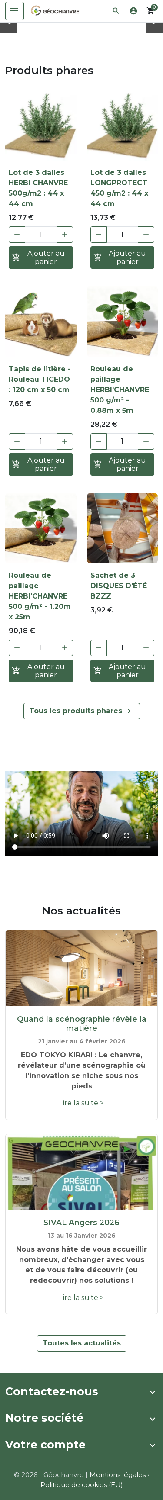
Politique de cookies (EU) (81, 1485)
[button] (116, 11)
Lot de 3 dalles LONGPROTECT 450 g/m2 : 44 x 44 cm (119, 188)
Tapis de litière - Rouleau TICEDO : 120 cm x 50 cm (40, 379)
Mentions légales (118, 1475)
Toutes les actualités (82, 1343)
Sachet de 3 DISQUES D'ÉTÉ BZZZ (118, 585)
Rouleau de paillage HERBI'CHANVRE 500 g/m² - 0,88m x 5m (119, 390)
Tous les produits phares (81, 711)
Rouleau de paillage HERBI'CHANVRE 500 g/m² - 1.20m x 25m (40, 596)
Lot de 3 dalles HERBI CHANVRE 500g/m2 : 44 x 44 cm (38, 188)
